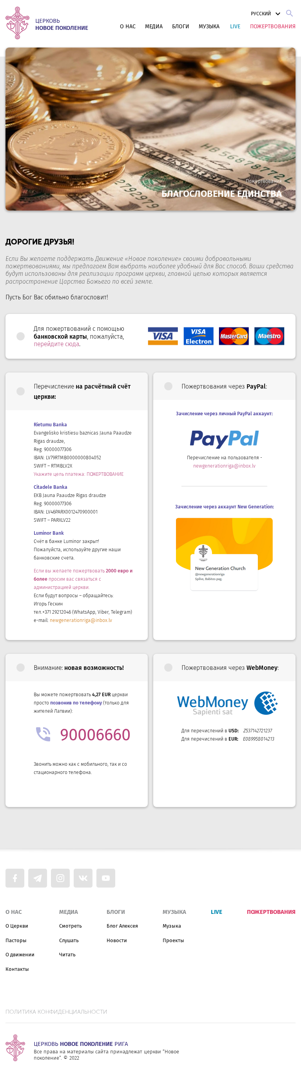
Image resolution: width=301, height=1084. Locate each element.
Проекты (173, 940)
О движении (19, 954)
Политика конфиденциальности (56, 1012)
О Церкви (16, 926)
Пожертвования (273, 26)
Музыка (209, 26)
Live (235, 26)
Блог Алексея (122, 926)
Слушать (69, 940)
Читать (67, 954)
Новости (117, 940)
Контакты (17, 969)
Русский (261, 14)
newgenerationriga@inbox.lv (81, 620)
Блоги (180, 26)
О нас (128, 26)
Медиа (154, 26)
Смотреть (70, 926)
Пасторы (16, 940)
